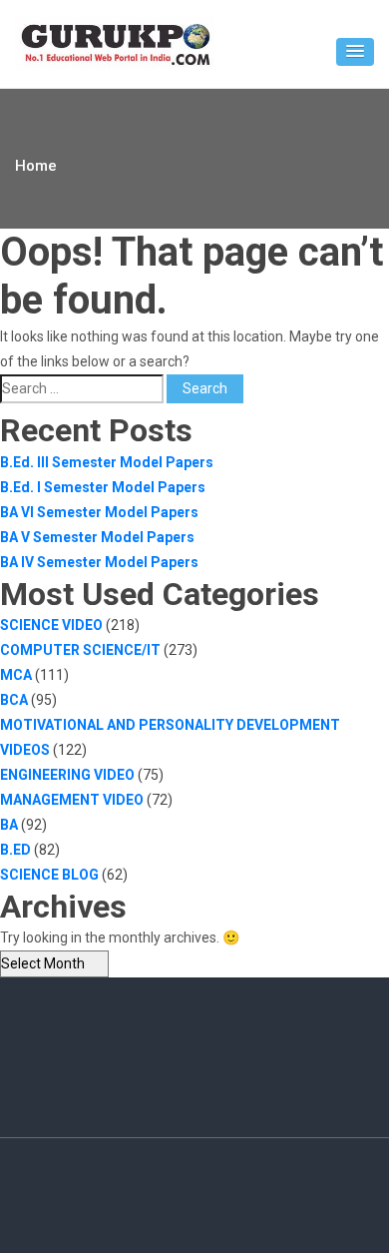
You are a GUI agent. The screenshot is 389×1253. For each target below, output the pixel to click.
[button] (355, 52)
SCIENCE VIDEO (51, 625)
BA (9, 825)
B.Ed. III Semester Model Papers (106, 462)
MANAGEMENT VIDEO (72, 800)
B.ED (15, 850)
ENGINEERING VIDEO (67, 775)
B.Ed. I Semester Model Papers (102, 487)
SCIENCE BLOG (49, 875)
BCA (14, 700)
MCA (16, 675)
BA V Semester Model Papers (97, 537)
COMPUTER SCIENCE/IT (80, 650)
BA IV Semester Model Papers (99, 562)
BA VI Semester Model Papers (99, 512)
